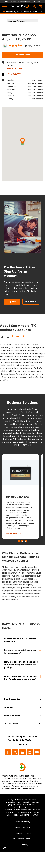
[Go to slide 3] (26, 541)
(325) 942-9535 (15, 74)
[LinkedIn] (17, 336)
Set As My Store (22, 54)
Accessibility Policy (22, 821)
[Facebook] (8, 752)
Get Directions (14, 68)
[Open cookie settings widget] (4, 848)
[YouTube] (37, 752)
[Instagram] (23, 336)
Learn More (31, 301)
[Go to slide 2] (23, 541)
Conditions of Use (22, 827)
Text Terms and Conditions (23, 839)
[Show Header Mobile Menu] (5, 6)
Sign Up (12, 301)
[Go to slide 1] (19, 541)
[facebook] (13, 336)
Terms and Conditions (23, 833)
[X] (15, 752)
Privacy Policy (22, 844)
